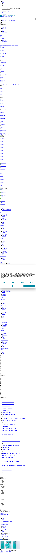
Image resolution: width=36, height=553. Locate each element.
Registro (3, 518)
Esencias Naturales (4, 322)
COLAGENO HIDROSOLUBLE (9, 430)
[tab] (18, 207)
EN (1, 15)
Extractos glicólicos (5, 234)
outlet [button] (1, 262)
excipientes (3, 26)
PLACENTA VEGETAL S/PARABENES (11, 461)
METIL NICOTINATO (7, 457)
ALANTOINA (5, 410)
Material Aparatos (4, 342)
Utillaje (3, 258)
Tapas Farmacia (4, 336)
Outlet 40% (3, 351)
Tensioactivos (4, 218)
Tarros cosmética (4, 252)
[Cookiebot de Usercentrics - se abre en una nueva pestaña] (31, 266)
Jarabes (3, 222)
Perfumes (3, 232)
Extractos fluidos (4, 233)
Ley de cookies (4, 534)
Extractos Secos (4, 326)
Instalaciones (8, 20)
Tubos (3, 253)
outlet (1, 33)
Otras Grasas (4, 308)
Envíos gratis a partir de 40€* (9, 15)
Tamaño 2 (3, 315)
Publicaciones (4, 343)
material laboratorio (4, 32)
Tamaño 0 (3, 314)
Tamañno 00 (4, 240)
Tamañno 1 (3, 242)
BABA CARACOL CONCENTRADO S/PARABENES (14, 418)
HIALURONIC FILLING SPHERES (10, 445)
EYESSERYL (5, 436)
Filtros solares (4, 219)
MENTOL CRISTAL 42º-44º (8, 455)
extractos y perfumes (5, 41)
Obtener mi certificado (4, 524)
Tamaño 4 (3, 317)
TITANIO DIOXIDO (7, 470)
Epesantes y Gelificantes (5, 214)
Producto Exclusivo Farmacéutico (6, 209)
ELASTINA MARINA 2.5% (8, 434)
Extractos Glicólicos (5, 324)
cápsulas (3, 30)
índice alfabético (3, 375)
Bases (3, 223)
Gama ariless (4, 250)
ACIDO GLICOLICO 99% (8, 404)
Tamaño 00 (3, 313)
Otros (3, 254)
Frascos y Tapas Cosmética (6, 332)
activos (3, 38)
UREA (3, 474)
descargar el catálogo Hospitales (4, 45)
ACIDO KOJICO (6, 406)
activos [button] (1, 207)
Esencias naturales (4, 231)
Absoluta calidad (4, 529)
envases (3, 31)
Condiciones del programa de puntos (7, 521)
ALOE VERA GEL (6, 412)
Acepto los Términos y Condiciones (6, 551)
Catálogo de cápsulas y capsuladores (5, 134)
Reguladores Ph (4, 295)
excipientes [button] (1, 212)
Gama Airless (4, 333)
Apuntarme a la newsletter (12, 550)
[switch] (13, 282)
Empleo (3, 531)
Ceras (3, 228)
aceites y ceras (4, 28)
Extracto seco (4, 236)
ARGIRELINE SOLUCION (8, 414)
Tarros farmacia (4, 251)
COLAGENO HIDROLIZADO (9, 428)
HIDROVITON (5, 447)
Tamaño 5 (3, 318)
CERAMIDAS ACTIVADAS (8, 424)
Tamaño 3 (3, 316)
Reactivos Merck (4, 260)
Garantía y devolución (5, 536)
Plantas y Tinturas (4, 327)
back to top (1, 552)
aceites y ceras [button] (2, 225)
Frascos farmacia (4, 248)
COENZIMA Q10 (6, 426)
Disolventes (3, 216)
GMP (11, 20)
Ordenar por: (2, 397)
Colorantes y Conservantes (6, 290)
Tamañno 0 (3, 241)
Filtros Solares (4, 294)
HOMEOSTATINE (6, 449)
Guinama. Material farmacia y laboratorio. (6, 16)
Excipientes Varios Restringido (6, 291)
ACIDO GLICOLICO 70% (8, 402)
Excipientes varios (4, 215)
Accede (3, 517)
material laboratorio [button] (3, 256)
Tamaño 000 (4, 312)
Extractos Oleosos (4, 325)
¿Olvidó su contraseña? (9, 11)
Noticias (3, 530)
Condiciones (13, 20)
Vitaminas (3, 208)
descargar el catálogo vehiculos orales (14, 84)
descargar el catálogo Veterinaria (13, 45)
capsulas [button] (1, 238)
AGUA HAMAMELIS (7, 408)
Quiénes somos (4, 20)
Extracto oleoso (4, 235)
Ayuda (3, 519)
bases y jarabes (4, 27)
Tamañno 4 (3, 244)
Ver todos (3, 297)
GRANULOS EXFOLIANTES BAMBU (11, 441)
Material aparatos (4, 257)
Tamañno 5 (3, 245)
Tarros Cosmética (4, 335)
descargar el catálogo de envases (4, 160)
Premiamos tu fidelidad (5, 520)
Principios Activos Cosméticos (6, 210)
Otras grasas (3, 227)
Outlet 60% (3, 352)
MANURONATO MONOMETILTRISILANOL (13, 453)
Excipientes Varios (4, 293)
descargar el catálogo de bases (4, 84)
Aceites (3, 306)
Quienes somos (4, 526)
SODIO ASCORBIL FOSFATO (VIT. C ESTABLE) (13, 465)
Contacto (3, 528)
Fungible (3, 259)
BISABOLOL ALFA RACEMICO (9, 420)
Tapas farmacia (4, 249)
